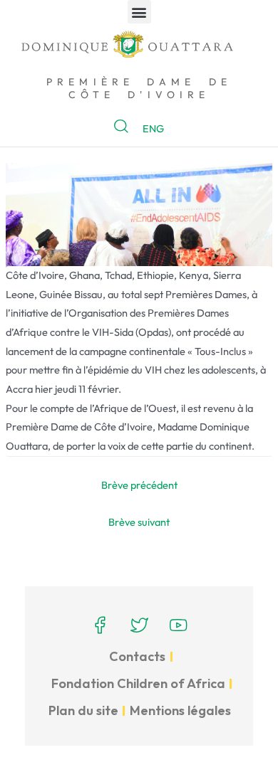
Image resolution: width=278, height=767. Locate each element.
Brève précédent (139, 485)
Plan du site (83, 710)
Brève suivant (139, 522)
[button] (139, 11)
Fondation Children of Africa (138, 683)
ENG (153, 128)
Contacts (137, 656)
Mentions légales (180, 710)
